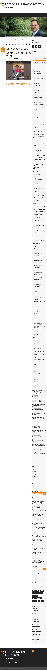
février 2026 (34, 473)
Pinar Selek (36, 329)
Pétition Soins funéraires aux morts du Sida (39, 327)
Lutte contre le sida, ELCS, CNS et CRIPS (38, 215)
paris (15, 85)
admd (26, 85)
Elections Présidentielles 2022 (39, 155)
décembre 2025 (35, 476)
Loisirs (35, 212)
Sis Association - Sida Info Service (38, 352)
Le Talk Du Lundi (37, 181)
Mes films (35, 246)
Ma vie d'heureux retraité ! (39, 225)
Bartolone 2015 (37, 92)
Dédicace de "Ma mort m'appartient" (37, 127)
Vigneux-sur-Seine (37, 379)
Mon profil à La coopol (36, 632)
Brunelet (34, 390)
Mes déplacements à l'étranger (39, 238)
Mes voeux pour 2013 (38, 269)
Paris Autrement (18, 84)
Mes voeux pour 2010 (38, 263)
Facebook (35, 160)
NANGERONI (35, 396)
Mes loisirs (36, 251)
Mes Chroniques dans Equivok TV (39, 236)
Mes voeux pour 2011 (38, 265)
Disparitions (36, 145)
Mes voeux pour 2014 (38, 270)
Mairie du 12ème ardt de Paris (39, 230)
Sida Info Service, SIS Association (37, 349)
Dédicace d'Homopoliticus (39, 124)
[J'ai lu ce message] (45, 668)
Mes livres (34, 613)
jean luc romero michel (37, 598)
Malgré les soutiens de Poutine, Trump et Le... (38, 445)
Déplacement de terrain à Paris (39, 143)
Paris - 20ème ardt (37, 308)
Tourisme (35, 368)
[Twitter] (36, 46)
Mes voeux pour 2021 (38, 281)
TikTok (35, 366)
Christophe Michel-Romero (39, 102)
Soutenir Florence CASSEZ (39, 354)
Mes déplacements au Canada (39, 240)
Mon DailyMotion (35, 621)
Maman (35, 232)
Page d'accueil (28, 39)
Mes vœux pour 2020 (38, 293)
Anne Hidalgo (36, 83)
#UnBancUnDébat (37, 74)
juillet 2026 (34, 464)
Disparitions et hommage (38, 147)
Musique (35, 302)
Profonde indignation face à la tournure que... (38, 418)
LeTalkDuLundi (9, 84)
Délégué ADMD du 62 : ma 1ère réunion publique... (39, 411)
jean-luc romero (36, 593)
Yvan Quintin (35, 404)
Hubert (35, 172)
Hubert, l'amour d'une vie (37, 615)
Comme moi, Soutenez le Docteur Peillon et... (38, 438)
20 (40, 60)
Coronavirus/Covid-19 (38, 119)
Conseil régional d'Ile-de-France (38, 115)
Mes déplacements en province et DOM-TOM (38, 243)
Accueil (3, 15)
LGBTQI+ (35, 184)
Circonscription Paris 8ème (39, 107)
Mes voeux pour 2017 (38, 275)
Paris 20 (35, 309)
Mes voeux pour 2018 (38, 277)
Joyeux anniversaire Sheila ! (38, 547)
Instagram (35, 176)
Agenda (35, 80)
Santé (17, 85)
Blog (34, 95)
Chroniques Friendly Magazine (39, 104)
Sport (35, 357)
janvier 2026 (34, 474)
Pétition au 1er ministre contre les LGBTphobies (38, 318)
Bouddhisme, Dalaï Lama (38, 97)
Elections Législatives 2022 (39, 153)
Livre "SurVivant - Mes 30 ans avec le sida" (39, 198)
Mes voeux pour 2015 (38, 272)
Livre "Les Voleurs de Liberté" (39, 188)
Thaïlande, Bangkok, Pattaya (39, 361)
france (36, 595)
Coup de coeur (36, 120)
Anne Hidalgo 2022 (37, 85)
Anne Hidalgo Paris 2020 (38, 87)
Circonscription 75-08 (38, 105)
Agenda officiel (35, 608)
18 (37, 60)
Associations (36, 88)
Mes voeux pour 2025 (38, 288)
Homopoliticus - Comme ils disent (38, 165)
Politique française (12, 85)
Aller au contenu (4, 1)
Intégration (36, 178)
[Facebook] (33, 46)
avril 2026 (34, 469)
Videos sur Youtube (36, 626)
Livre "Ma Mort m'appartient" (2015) (38, 193)
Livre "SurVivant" (37, 200)
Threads (35, 362)
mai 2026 (34, 468)
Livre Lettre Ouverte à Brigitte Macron (39, 207)
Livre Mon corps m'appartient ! (39, 209)
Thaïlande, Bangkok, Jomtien (39, 359)
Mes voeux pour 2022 (38, 282)
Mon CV (33, 611)
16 (33, 60)
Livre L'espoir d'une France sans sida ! (38, 203)
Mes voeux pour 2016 (38, 274)
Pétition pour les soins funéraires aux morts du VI (39, 324)
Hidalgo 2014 (36, 162)
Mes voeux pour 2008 (38, 260)
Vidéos (35, 377)
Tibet (35, 364)
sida (33, 595)
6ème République (37, 76)
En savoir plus (6, 669)
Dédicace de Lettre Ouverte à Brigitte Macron (39, 132)
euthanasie (11, 85)
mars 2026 (34, 471)
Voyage (35, 381)
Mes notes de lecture (38, 253)
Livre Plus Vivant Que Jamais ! (39, 211)
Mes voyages (36, 291)
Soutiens (35, 356)
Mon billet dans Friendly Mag (39, 297)
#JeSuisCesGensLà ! (37, 71)
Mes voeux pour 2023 (38, 284)
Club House (36, 109)
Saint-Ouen (36, 343)
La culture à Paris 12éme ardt (39, 179)
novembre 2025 (35, 477)
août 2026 (34, 463)
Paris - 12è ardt (36, 306)
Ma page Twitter (35, 629)
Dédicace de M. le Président (39, 134)
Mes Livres (36, 250)
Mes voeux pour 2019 (38, 279)
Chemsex (35, 100)
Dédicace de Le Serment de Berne (38, 129)
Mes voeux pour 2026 (38, 289)
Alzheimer (35, 81)
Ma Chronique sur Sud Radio (39, 222)
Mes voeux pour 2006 (38, 257)
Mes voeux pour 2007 (38, 258)
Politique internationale (38, 334)
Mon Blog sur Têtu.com (36, 631)
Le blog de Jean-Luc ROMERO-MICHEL (16, 655)
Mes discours (36, 244)
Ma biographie (25, 15)
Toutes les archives (36, 479)
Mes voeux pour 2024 (38, 286)
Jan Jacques (34, 452)
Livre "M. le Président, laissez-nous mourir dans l (39, 191)
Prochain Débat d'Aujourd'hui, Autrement (39, 339)
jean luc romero (36, 590)
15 (44, 58)
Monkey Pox (36, 299)
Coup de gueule (37, 122)
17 (35, 60)
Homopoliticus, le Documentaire (36, 168)
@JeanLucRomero (35, 42)
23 (33, 62)
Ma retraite (36, 223)
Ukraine (35, 371)
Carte (33, 483)
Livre (34, 186)
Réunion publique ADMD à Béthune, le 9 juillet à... (38, 398)
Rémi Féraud (36, 341)
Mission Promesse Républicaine (37, 295)
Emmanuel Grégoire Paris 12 (39, 157)
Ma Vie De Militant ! (37, 227)
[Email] (39, 46)
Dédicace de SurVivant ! (38, 139)
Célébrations (36, 99)
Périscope (22, 84)
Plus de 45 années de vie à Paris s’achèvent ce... (38, 453)
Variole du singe (37, 373)
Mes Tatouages (37, 255)
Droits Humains (36, 152)
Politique (41, 590)
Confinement (36, 111)
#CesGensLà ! (36, 69)
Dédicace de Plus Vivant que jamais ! (38, 137)
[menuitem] (3, 15)
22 (44, 60)
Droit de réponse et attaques (39, 148)
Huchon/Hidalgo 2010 (38, 174)
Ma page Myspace (35, 622)
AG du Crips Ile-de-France (20, 39)
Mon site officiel (13, 15)
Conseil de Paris (37, 112)
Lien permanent (11, 83)
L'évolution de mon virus (38, 220)
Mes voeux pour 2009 (38, 262)
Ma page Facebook (35, 624)
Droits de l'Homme (37, 150)
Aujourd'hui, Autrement (38, 90)
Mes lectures (36, 248)
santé (41, 593)
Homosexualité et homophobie (36, 171)
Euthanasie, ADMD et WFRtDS (24, 83)
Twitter (19, 85)
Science (35, 346)
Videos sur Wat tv (35, 627)
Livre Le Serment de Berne (39, 204)
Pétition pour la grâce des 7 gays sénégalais (38, 321)
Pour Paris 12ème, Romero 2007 (38, 336)
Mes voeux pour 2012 (38, 267)
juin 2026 (34, 466)
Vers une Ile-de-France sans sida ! (38, 375)
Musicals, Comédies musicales (39, 301)
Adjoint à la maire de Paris (38, 78)
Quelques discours (36, 619)
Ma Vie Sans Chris (37, 228)
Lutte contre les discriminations (36, 218)
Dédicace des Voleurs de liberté (38, 141)
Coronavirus (36, 117)
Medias (13, 84)
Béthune (35, 93)
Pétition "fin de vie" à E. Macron (37, 315)
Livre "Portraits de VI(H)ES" (39, 195)
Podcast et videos (37, 330)
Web (34, 382)
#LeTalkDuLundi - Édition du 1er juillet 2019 (18, 52)
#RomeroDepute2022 (38, 73)
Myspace (35, 304)
